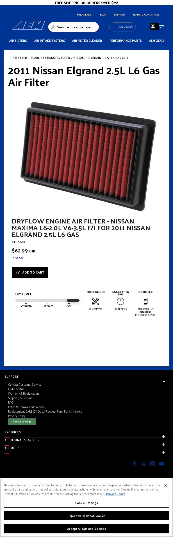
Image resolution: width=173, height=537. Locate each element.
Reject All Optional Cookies (86, 515)
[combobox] (73, 27)
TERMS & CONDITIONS (146, 14)
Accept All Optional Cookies (86, 528)
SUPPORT (119, 14)
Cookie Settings (22, 421)
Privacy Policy (115, 493)
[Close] (166, 486)
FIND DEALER (84, 14)
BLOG (103, 14)
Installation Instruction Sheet (145, 313)
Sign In (152, 26)
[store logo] (28, 27)
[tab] (86, 376)
